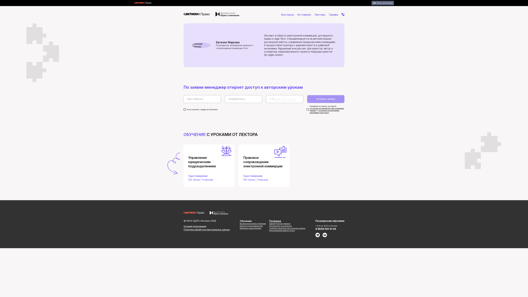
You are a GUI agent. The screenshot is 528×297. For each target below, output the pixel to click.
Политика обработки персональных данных (207, 229)
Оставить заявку (325, 99)
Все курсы (287, 14)
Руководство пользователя (280, 226)
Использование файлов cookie (282, 230)
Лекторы (319, 14)
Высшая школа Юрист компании (253, 224)
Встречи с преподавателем (251, 226)
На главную (304, 14)
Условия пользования (195, 226)
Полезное (275, 221)
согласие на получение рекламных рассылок (324, 111)
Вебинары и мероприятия (250, 228)
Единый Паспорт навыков (279, 224)
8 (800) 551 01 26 (325, 228)
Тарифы (333, 14)
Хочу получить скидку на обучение (202, 109)
